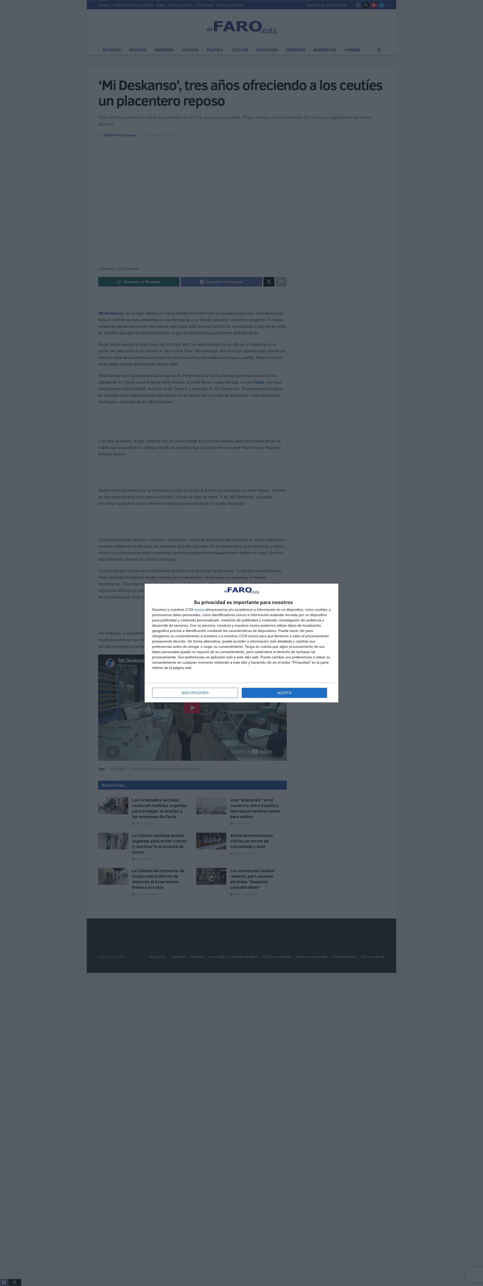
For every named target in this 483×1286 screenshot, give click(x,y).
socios (199, 609)
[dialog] (241, 643)
